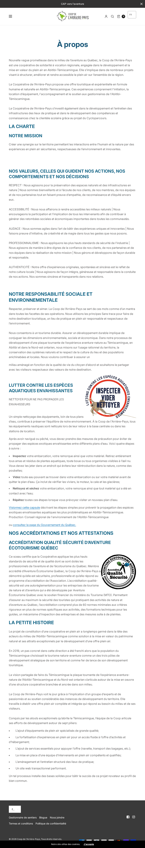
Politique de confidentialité (51, 823)
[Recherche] (112, 16)
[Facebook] (128, 817)
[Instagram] (133, 817)
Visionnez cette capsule (24, 507)
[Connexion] (106, 16)
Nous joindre (57, 817)
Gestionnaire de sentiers (23, 817)
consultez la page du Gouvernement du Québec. (44, 525)
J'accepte (89, 844)
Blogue (43, 817)
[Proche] (141, 3)
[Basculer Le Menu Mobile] (13, 16)
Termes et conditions (21, 823)
